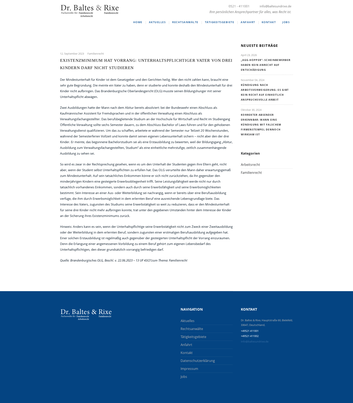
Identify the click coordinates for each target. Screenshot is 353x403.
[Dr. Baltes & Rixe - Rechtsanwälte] (86, 314)
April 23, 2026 (249, 55)
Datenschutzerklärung (198, 360)
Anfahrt (248, 22)
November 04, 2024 (252, 80)
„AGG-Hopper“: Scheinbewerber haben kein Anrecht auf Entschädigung (265, 65)
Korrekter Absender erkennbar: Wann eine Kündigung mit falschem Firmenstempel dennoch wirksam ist (261, 124)
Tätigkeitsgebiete (219, 22)
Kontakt (269, 22)
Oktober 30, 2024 (251, 110)
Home (137, 22)
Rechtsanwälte (185, 22)
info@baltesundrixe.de (254, 341)
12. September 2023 (72, 53)
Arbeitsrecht (250, 164)
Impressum (189, 368)
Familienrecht (95, 53)
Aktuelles (157, 22)
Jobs (286, 22)
